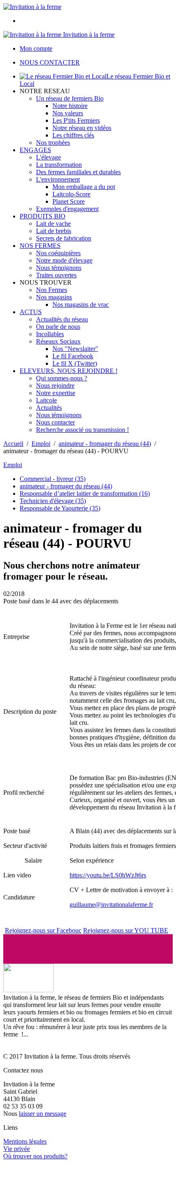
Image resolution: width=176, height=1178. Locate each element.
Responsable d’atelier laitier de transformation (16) (85, 493)
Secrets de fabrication (63, 238)
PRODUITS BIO (42, 216)
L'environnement (58, 179)
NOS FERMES (40, 245)
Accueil (13, 443)
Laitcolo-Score (71, 194)
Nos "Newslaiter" (75, 348)
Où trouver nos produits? (35, 1156)
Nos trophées (53, 142)
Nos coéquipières (58, 253)
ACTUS (31, 311)
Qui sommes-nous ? (61, 378)
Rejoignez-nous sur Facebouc (43, 930)
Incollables (50, 333)
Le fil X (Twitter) (74, 363)
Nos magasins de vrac (80, 304)
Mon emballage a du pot (83, 186)
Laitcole (46, 400)
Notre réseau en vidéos (81, 127)
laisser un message (42, 1113)
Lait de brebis (53, 230)
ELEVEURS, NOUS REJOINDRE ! (68, 370)
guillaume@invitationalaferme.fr (111, 904)
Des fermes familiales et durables (78, 172)
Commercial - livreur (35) (53, 478)
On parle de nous (58, 326)
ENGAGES (35, 149)
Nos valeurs (67, 113)
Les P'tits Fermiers (76, 120)
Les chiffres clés (73, 135)
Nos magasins (54, 297)
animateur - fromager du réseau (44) (105, 443)
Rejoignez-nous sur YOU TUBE (125, 930)
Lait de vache (53, 223)
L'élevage (48, 157)
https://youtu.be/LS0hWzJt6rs (108, 875)
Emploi (41, 443)
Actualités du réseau (62, 319)
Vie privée (16, 1148)
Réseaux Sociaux (58, 341)
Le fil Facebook (72, 356)
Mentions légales (25, 1141)
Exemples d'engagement (67, 208)
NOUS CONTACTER (50, 62)
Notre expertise (55, 392)
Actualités (49, 407)
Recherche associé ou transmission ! (82, 429)
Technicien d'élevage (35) (53, 500)
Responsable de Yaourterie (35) (60, 508)
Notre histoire (70, 105)
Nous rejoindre (55, 385)
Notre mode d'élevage (64, 260)
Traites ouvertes (56, 275)
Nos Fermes (51, 289)
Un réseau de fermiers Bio (70, 98)
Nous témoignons (58, 267)
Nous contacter (55, 422)
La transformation (59, 164)
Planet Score (68, 201)
